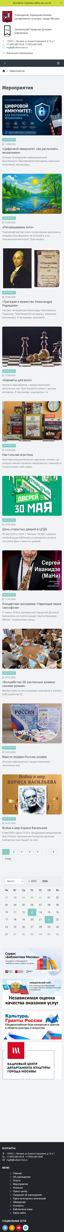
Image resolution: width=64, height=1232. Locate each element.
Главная (17, 1173)
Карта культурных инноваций (29, 1198)
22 (49, 919)
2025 (33, 881)
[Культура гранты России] (32, 1025)
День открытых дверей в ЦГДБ (24, 529)
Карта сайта (19, 1212)
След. (8, 858)
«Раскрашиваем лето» (18, 227)
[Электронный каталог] (32, 962)
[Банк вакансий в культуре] (32, 1061)
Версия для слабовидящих (20, 53)
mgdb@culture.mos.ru (17, 47)
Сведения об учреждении (27, 1194)
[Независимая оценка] (32, 994)
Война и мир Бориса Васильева (24, 828)
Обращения (19, 1202)
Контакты (18, 1205)
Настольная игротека (17, 455)
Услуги (16, 1180)
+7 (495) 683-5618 (15, 44)
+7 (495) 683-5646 (33, 44)
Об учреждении (21, 1176)
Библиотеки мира (22, 1209)
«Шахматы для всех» (17, 380)
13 (32, 912)
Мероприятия (9, 140)
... (45, 851)
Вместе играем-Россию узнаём (24, 757)
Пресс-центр (20, 1191)
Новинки (18, 1187)
